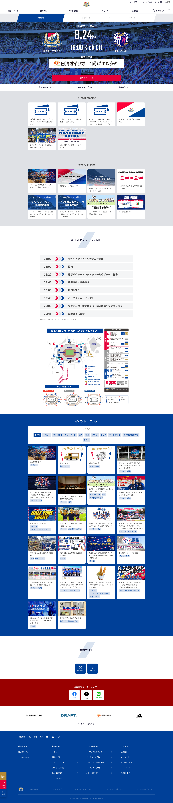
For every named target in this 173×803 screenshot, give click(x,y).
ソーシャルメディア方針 (145, 789)
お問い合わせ (33, 789)
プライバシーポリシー (114, 789)
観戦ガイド (124, 87)
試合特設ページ (86, 78)
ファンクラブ (144, 2)
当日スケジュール (46, 87)
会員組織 (135, 11)
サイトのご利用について (84, 789)
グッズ (157, 2)
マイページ (160, 11)
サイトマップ (57, 789)
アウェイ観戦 (57, 778)
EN (166, 2)
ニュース (105, 11)
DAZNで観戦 (57, 773)
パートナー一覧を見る (86, 724)
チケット (131, 2)
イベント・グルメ (85, 87)
